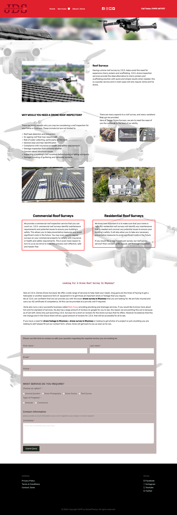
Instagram (150, 484)
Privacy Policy (28, 481)
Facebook (150, 481)
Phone (27, 369)
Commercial (42, 403)
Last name (95, 345)
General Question (32, 394)
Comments (29, 420)
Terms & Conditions (31, 484)
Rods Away (73, 307)
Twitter (149, 491)
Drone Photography (52, 394)
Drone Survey (71, 394)
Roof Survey (86, 394)
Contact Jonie (28, 487)
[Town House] (107, 135)
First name (29, 345)
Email (26, 357)
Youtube (149, 487)
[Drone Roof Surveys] (53, 81)
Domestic (29, 403)
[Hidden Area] (127, 135)
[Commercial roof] (147, 135)
